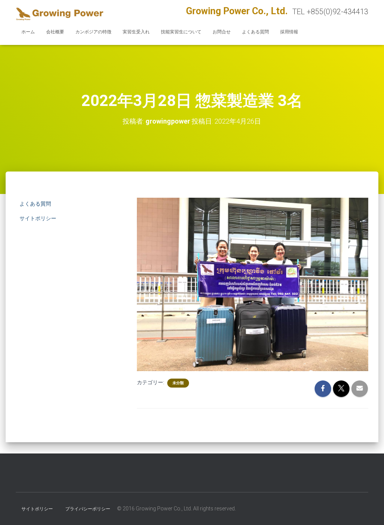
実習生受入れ (136, 31)
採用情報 (289, 31)
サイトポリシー (38, 218)
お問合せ (222, 31)
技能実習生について (181, 31)
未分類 (178, 383)
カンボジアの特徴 (93, 31)
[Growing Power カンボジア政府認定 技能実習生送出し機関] (60, 13)
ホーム (28, 31)
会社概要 (55, 31)
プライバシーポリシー (87, 509)
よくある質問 (255, 31)
